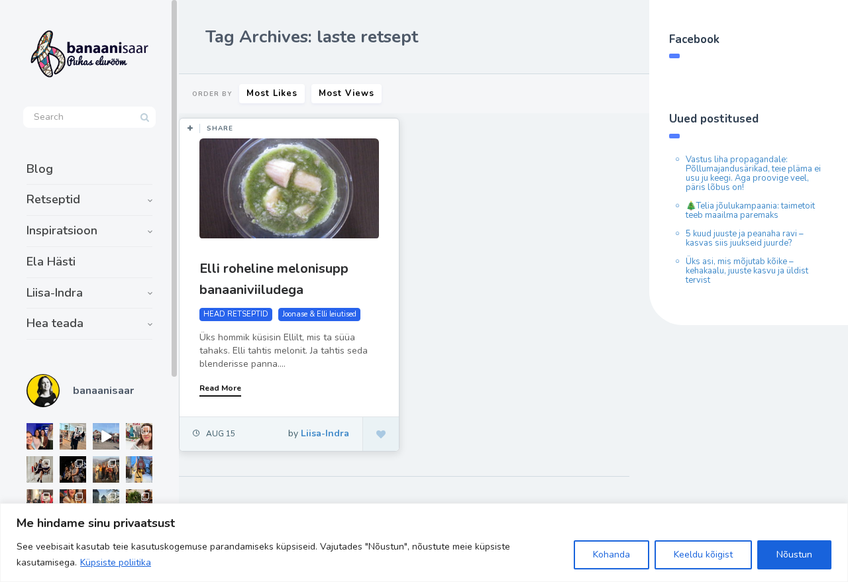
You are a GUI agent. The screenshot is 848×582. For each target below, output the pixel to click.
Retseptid (53, 199)
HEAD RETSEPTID (235, 314)
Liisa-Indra (54, 293)
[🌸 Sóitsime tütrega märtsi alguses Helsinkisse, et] (106, 436)
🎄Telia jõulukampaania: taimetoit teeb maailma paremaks (750, 210)
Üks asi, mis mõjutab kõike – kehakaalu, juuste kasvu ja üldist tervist (747, 271)
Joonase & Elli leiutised (319, 314)
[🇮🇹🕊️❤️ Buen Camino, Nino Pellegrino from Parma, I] (106, 469)
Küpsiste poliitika (115, 562)
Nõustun (794, 554)
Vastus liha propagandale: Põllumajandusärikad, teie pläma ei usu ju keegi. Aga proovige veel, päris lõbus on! (753, 173)
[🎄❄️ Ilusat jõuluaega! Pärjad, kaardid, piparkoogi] (139, 502)
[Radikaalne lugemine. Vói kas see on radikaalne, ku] (139, 436)
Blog (39, 169)
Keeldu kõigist (703, 554)
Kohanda (611, 554)
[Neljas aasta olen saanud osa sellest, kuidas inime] (39, 502)
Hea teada (54, 323)
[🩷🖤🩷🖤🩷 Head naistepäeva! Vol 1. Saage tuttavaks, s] (73, 469)
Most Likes (271, 93)
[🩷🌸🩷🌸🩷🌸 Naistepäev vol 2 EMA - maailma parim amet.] (39, 469)
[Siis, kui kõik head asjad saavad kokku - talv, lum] (139, 469)
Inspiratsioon (61, 230)
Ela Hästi (51, 261)
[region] (424, 542)
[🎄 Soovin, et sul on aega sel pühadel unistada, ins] (73, 502)
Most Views (346, 93)
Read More (220, 388)
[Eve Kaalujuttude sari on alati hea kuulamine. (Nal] (39, 436)
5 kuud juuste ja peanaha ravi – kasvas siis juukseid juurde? (745, 238)
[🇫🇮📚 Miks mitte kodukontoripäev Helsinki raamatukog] (73, 436)
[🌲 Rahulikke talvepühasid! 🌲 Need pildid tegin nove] (106, 502)
